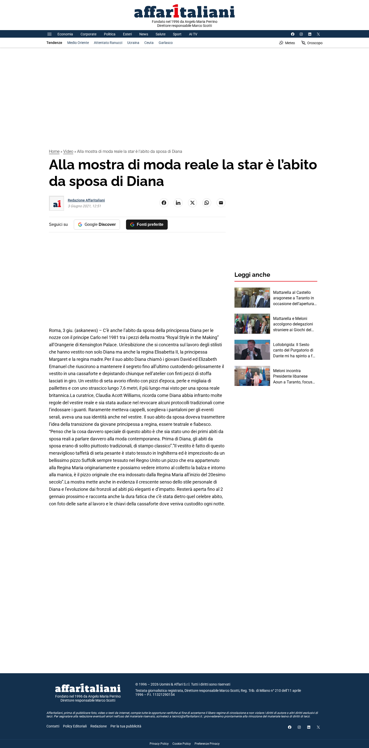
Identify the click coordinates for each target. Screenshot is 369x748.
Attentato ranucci (108, 43)
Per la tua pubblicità (125, 726)
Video (68, 151)
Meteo (290, 43)
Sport (177, 34)
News (143, 34)
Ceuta (149, 43)
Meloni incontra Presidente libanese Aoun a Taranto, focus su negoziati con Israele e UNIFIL (294, 376)
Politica (109, 34)
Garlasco (166, 43)
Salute (160, 34)
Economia (65, 34)
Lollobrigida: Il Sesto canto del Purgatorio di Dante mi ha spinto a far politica (294, 350)
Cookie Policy (181, 743)
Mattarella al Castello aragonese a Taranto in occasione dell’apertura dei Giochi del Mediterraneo (293, 298)
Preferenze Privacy (207, 743)
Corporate (88, 34)
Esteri (127, 34)
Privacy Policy (159, 743)
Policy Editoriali (75, 726)
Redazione (98, 726)
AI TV (193, 34)
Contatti (52, 726)
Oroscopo (315, 43)
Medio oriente (78, 43)
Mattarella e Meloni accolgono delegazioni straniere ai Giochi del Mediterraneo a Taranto (294, 324)
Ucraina (133, 43)
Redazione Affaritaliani (86, 200)
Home (54, 151)
